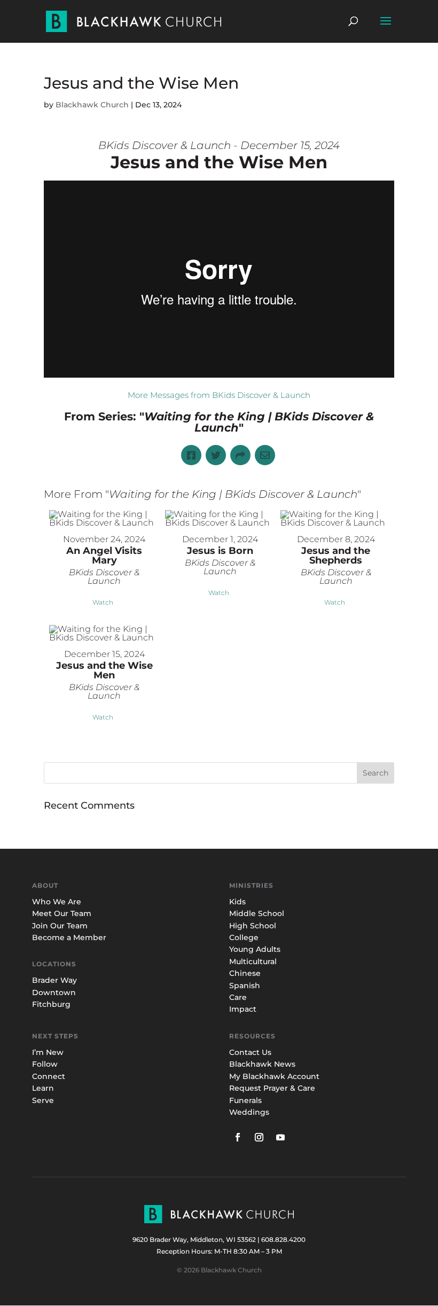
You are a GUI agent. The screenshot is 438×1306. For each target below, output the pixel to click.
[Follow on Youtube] (280, 1137)
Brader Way (54, 980)
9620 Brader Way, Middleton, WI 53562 (194, 1239)
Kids (237, 901)
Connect (48, 1076)
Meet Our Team (61, 913)
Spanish (244, 985)
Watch (102, 602)
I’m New (48, 1052)
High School (252, 925)
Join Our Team (60, 925)
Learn (44, 1088)
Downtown (54, 992)
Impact (242, 1009)
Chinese (245, 973)
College (244, 937)
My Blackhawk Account (274, 1076)
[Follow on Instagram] (259, 1137)
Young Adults (254, 949)
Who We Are (56, 901)
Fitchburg (51, 1004)
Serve (43, 1100)
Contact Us (250, 1052)
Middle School (256, 913)
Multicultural (253, 961)
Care (238, 997)
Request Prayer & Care (272, 1088)
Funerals (245, 1100)
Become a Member (69, 937)
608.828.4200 (283, 1239)
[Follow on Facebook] (237, 1137)
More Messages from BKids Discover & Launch (219, 395)
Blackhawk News (262, 1064)
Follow (45, 1064)
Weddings (249, 1112)
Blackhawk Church (92, 105)
